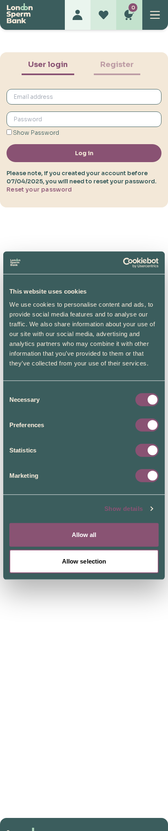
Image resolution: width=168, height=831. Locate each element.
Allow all (84, 534)
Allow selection (84, 561)
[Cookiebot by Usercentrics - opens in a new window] (123, 262)
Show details (123, 508)
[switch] (147, 424)
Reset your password (39, 189)
